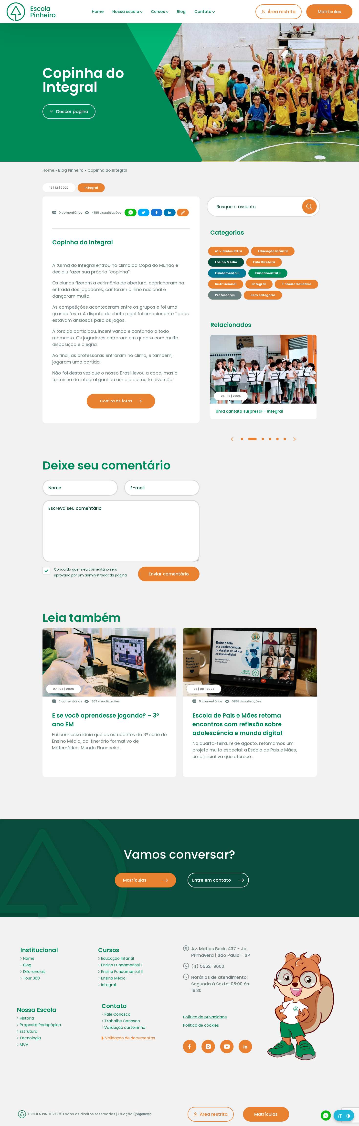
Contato (202, 11)
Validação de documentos (130, 1038)
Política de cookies (201, 1025)
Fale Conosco (117, 1014)
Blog (181, 11)
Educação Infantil (117, 958)
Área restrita (282, 12)
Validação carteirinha (124, 1027)
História (27, 1018)
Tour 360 (31, 978)
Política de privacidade (205, 1017)
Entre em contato (211, 880)
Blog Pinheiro (71, 170)
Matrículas (329, 12)
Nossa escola (125, 11)
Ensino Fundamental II (122, 971)
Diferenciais (34, 971)
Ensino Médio (113, 978)
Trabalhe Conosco (122, 1021)
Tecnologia (30, 1038)
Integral (108, 985)
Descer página (72, 111)
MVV (24, 1044)
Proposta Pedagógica (40, 1025)
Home (98, 11)
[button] (232, 438)
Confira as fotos (116, 401)
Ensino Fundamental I (121, 965)
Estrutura (28, 1031)
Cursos (158, 11)
